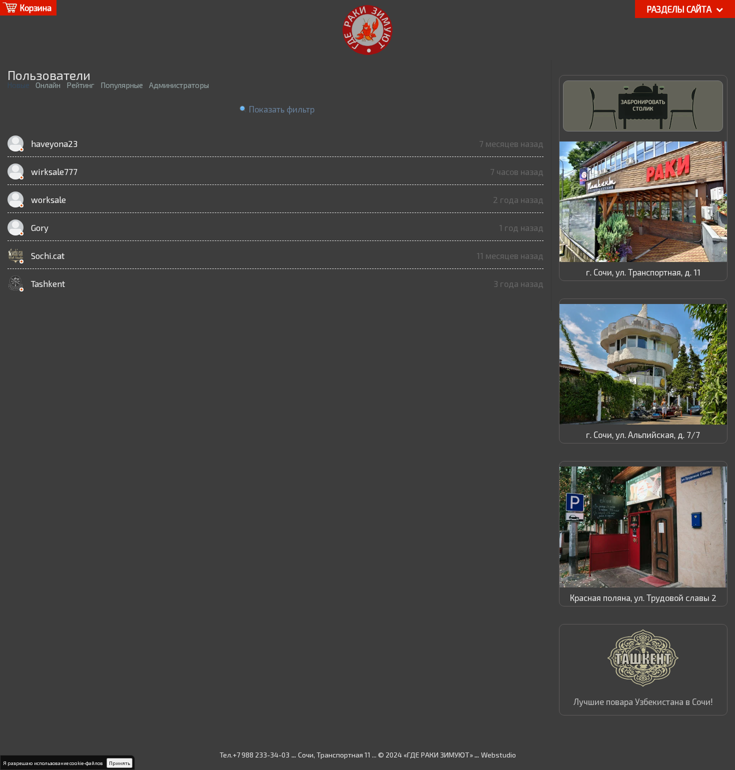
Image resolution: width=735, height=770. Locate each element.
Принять (119, 763)
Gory (39, 227)
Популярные (121, 85)
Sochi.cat (47, 255)
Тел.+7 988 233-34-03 (255, 754)
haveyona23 (54, 143)
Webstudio (498, 754)
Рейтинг (80, 85)
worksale (48, 199)
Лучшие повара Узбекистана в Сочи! (643, 701)
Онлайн (48, 85)
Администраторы (179, 85)
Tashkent (48, 283)
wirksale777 (54, 171)
